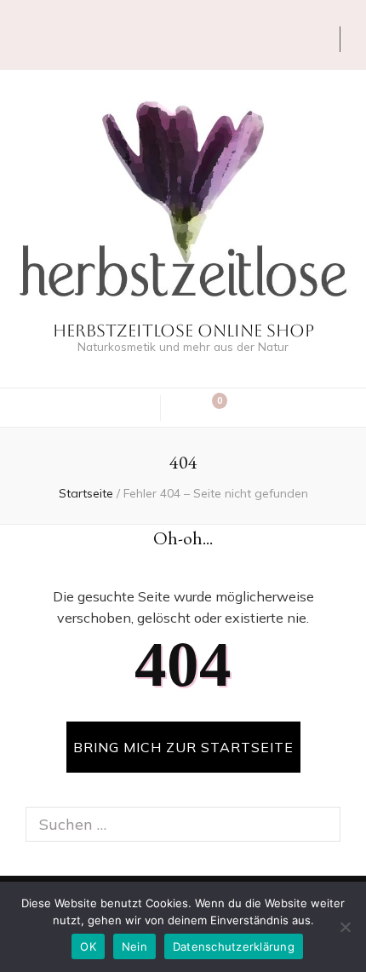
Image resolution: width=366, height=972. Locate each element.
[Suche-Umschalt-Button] (185, 408)
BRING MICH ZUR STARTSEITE (183, 747)
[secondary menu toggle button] (19, 43)
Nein (134, 946)
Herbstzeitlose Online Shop (183, 330)
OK (88, 946)
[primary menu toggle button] (137, 406)
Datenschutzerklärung (234, 946)
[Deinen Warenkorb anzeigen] (211, 407)
